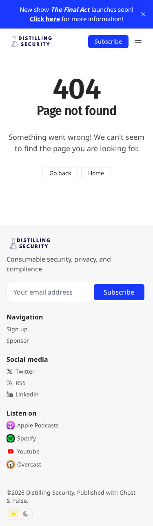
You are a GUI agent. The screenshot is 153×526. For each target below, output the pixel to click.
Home (96, 173)
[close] (143, 14)
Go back (60, 173)
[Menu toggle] (138, 41)
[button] (17, 329)
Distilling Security (50, 492)
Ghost (127, 492)
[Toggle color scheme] (20, 513)
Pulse (19, 500)
